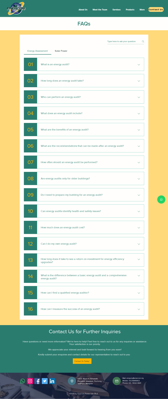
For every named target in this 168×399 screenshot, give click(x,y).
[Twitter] (45, 381)
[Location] (72, 381)
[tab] (37, 51)
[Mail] (117, 381)
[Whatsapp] (161, 199)
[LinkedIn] (52, 381)
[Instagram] (30, 381)
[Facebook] (37, 381)
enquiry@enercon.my (135, 378)
